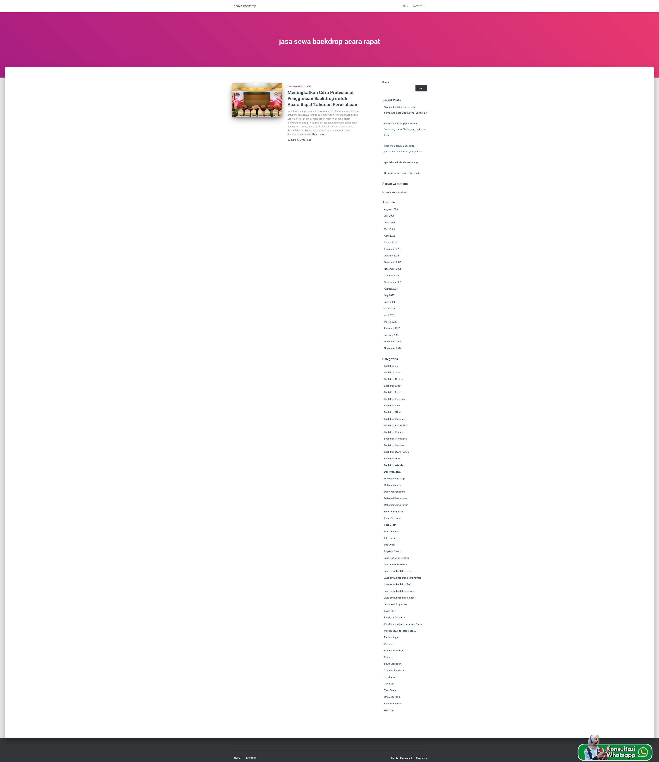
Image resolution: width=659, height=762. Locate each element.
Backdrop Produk (393, 432)
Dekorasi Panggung (395, 491)
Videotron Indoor (393, 703)
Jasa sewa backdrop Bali (397, 584)
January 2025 (391, 335)
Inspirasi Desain (392, 551)
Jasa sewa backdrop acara (398, 571)
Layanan (418, 6)
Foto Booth (390, 524)
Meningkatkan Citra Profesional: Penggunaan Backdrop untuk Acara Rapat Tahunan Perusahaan (322, 98)
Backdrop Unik (392, 458)
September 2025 (393, 282)
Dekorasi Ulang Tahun (396, 504)
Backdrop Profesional (395, 438)
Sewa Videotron (392, 663)
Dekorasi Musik (392, 485)
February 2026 (392, 249)
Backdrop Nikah (392, 412)
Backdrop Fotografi (394, 399)
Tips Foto (389, 683)
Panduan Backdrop (394, 617)
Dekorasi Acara (392, 471)
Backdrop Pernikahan (395, 425)
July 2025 (389, 295)
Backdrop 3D (391, 366)
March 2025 (390, 321)
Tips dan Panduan (394, 670)
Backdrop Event (392, 385)
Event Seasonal (392, 518)
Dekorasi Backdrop (394, 478)
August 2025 (391, 288)
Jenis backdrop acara (395, 604)
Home (405, 6)
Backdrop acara (392, 372)
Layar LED (390, 610)
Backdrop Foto (392, 392)
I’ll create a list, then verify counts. (402, 173)
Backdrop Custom (393, 379)
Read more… (319, 134)
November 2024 (393, 348)
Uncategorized (392, 696)
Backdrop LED (392, 405)
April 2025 (389, 315)
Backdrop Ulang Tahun (396, 451)
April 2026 (389, 235)
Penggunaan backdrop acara (400, 630)
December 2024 (393, 341)
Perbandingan (391, 637)
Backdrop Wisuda (393, 465)
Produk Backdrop (393, 650)
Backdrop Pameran (394, 419)
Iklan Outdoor (391, 531)
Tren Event (390, 690)
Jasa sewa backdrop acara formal (402, 577)
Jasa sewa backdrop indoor (399, 591)
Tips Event (389, 677)
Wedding (389, 710)
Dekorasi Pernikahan (395, 498)
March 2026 (390, 242)
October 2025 (391, 275)
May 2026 (389, 229)
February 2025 (392, 328)
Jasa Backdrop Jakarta (396, 557)
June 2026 (390, 222)
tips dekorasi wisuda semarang (401, 162)
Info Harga (390, 538)
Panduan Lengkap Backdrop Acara (403, 624)
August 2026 (391, 209)
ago (305, 139)
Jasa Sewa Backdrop (299, 86)
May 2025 (389, 308)
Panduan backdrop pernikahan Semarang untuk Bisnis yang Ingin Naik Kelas (405, 129)
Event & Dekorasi (393, 511)
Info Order (389, 544)
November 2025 (393, 268)
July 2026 (389, 215)
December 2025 (393, 262)
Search (386, 82)
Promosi (388, 657)
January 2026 (391, 255)
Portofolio (389, 644)
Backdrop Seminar (394, 445)
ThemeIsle (421, 758)
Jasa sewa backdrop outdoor (399, 597)
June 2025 (390, 302)
